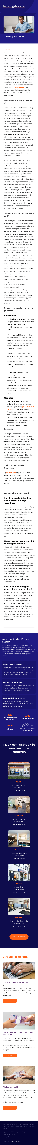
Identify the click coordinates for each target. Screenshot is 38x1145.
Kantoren (18, 1126)
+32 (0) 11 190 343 (19, 859)
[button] (32, 6)
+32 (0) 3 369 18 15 (19, 825)
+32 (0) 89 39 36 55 (19, 926)
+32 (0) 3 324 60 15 (19, 791)
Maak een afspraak (19, 937)
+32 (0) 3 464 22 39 (19, 892)
